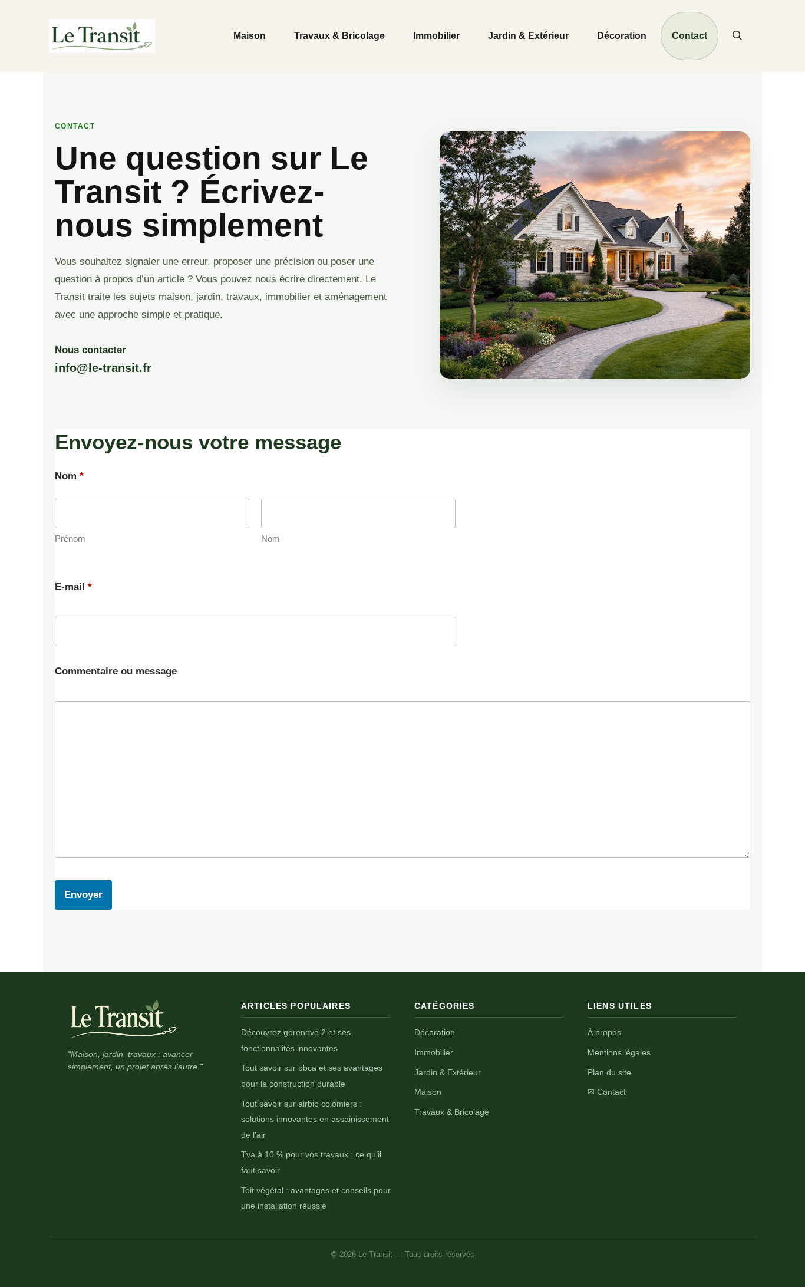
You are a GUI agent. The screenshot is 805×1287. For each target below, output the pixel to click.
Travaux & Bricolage (339, 36)
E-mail (73, 587)
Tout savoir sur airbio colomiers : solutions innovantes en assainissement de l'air (315, 1119)
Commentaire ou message (116, 671)
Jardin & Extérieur (528, 36)
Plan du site (609, 1072)
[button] (737, 36)
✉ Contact (607, 1092)
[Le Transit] (124, 1018)
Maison (249, 36)
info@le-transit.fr (103, 367)
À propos (604, 1032)
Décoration (621, 36)
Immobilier (436, 36)
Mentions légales (619, 1052)
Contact (689, 36)
